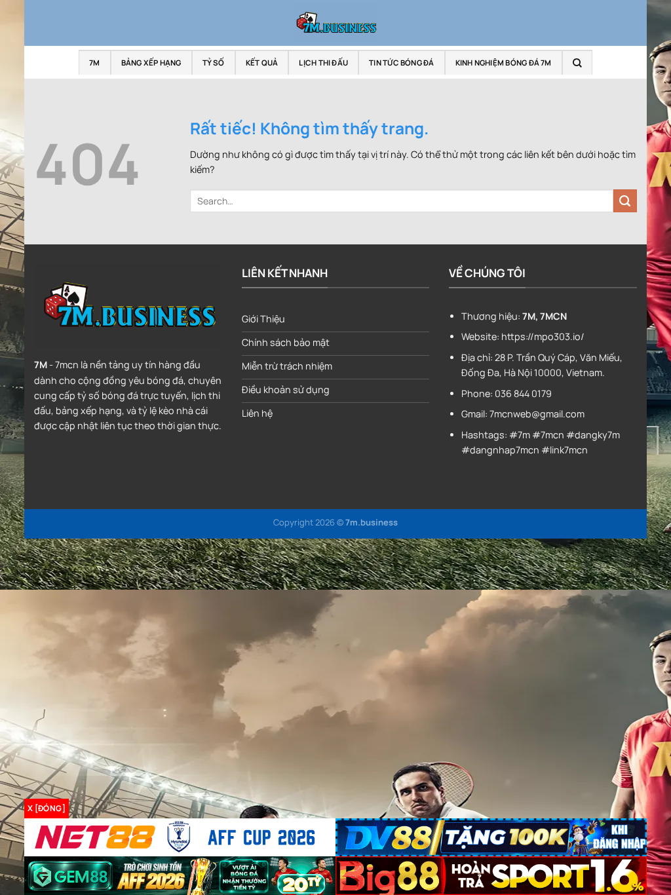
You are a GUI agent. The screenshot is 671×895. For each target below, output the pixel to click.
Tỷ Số (213, 62)
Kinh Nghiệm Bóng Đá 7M (503, 62)
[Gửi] (625, 201)
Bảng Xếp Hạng (151, 62)
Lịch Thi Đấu (323, 62)
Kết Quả (262, 62)
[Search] (577, 62)
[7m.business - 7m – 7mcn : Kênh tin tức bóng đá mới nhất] (335, 23)
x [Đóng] (47, 808)
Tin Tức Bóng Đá (401, 62)
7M (94, 62)
